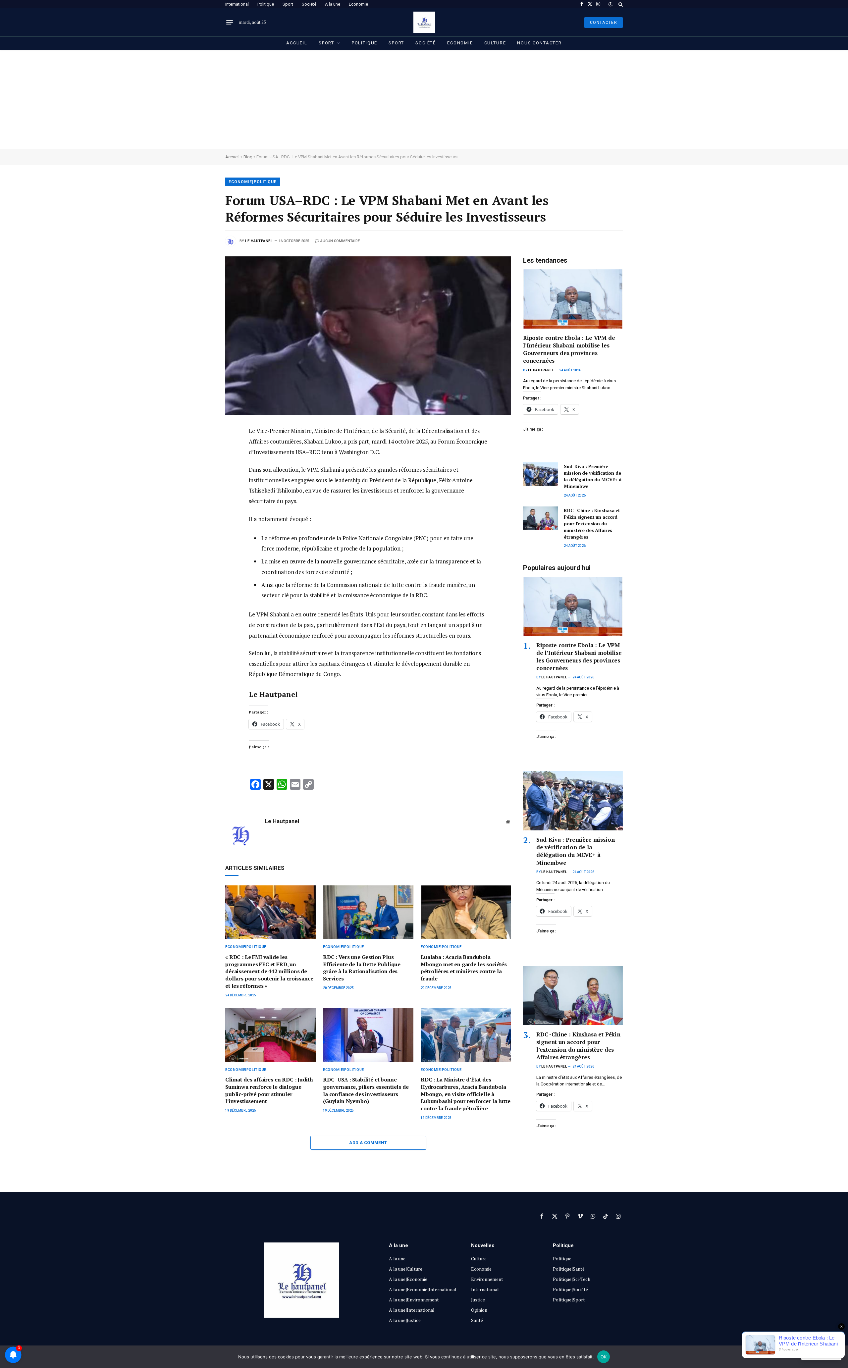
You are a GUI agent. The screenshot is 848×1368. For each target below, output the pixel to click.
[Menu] (229, 22)
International (237, 4)
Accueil (296, 42)
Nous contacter (539, 42)
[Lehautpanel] (424, 22)
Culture (495, 42)
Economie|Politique (253, 182)
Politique (265, 4)
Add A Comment (368, 1142)
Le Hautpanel (259, 241)
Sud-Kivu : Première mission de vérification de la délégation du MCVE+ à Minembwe (592, 476)
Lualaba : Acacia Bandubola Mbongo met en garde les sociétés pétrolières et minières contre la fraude (464, 968)
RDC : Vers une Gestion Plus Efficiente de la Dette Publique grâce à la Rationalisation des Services (361, 968)
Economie (358, 4)
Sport (288, 4)
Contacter (603, 22)
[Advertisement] (424, 99)
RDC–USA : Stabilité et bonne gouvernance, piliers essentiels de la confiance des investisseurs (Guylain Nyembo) (366, 1090)
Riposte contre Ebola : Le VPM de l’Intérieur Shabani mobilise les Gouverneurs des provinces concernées (569, 349)
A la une (332, 4)
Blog (247, 156)
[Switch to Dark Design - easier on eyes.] (610, 4)
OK (604, 1356)
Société (309, 4)
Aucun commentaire (340, 241)
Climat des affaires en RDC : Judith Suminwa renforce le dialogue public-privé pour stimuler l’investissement (269, 1090)
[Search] (620, 4)
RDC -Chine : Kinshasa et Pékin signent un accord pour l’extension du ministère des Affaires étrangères (592, 523)
